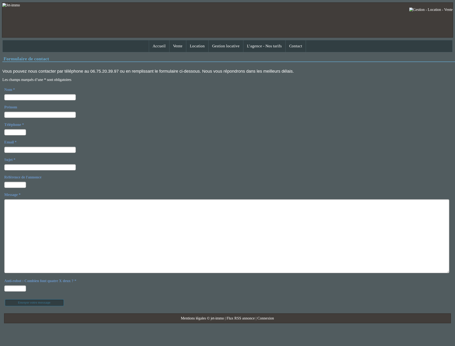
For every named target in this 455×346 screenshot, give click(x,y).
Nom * (9, 90)
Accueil (159, 46)
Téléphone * (14, 125)
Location (197, 46)
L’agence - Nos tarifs (264, 46)
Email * (10, 142)
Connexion (265, 318)
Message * (12, 195)
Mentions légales (193, 318)
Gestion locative (226, 46)
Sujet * (9, 160)
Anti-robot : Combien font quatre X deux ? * (40, 281)
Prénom (10, 107)
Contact (295, 46)
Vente (177, 46)
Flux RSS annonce (241, 318)
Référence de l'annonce (22, 177)
